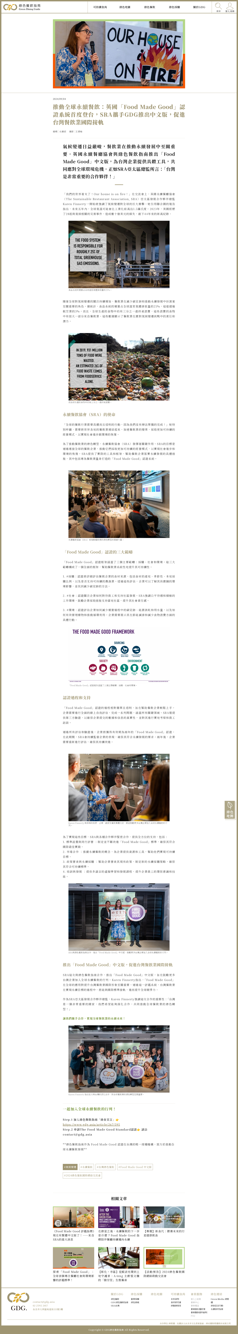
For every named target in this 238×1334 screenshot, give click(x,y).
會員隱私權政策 (198, 1309)
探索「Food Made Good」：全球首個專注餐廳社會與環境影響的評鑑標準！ (73, 1276)
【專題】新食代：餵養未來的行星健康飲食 (164, 1233)
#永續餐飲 (86, 1167)
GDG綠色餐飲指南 (119, 1302)
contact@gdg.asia (44, 1301)
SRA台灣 (115, 1305)
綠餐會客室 (176, 1305)
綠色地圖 (124, 7)
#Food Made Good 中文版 (135, 1167)
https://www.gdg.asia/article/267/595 (91, 1124)
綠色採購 (174, 7)
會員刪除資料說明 (199, 1312)
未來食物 (175, 1299)
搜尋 (219, 11)
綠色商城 (135, 1302)
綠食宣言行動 (217, 1305)
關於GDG (199, 7)
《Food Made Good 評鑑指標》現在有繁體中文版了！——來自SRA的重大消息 (73, 1235)
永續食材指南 (217, 1309)
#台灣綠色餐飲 (105, 1167)
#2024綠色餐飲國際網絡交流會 (82, 1175)
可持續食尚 (100, 7)
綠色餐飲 (149, 7)
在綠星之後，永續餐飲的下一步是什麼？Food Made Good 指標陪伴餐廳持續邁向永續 (119, 1235)
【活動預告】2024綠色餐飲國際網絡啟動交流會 (164, 1274)
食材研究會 (176, 1302)
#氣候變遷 (70, 1167)
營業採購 (135, 1299)
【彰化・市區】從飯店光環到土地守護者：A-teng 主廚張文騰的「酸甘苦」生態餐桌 (119, 1276)
